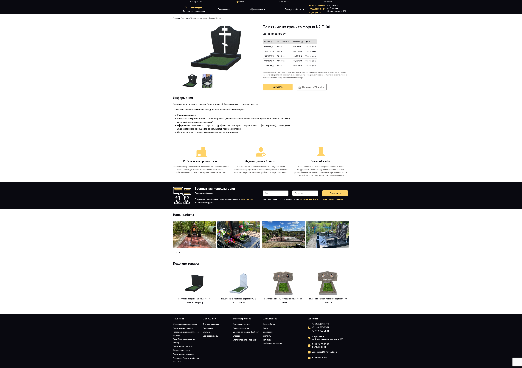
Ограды (236, 336)
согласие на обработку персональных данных (321, 199)
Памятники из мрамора (183, 354)
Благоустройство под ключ (245, 340)
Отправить (335, 193)
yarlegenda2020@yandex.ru (324, 352)
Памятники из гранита (183, 328)
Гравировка (208, 328)
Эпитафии (207, 332)
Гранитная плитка (241, 328)
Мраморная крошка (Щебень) (246, 332)
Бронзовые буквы (210, 336)
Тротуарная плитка (241, 324)
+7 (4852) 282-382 (317, 5)
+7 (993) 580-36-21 (317, 9)
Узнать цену (310, 47)
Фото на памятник (211, 324)
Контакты (328, 2)
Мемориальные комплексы (185, 324)
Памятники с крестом (182, 346)
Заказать (277, 87)
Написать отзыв (319, 357)
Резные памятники (181, 350)
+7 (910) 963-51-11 (317, 12)
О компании (284, 2)
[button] (179, 252)
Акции (241, 2)
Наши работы (196, 2)
